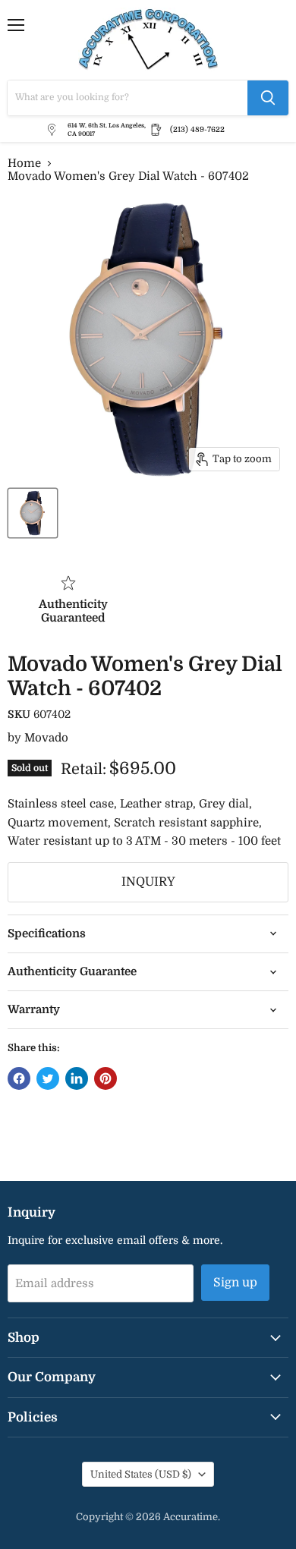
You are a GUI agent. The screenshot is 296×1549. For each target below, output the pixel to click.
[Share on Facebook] (19, 1078)
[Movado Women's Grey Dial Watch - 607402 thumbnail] (32, 513)
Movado (46, 738)
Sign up (235, 1282)
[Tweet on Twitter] (47, 1078)
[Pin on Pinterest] (105, 1078)
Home (24, 163)
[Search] (267, 97)
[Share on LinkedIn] (76, 1078)
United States (140, 1474)
